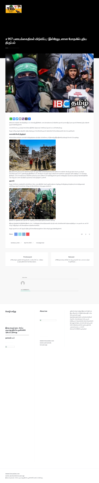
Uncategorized (40, 242)
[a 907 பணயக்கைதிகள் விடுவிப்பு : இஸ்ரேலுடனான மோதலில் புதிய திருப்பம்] (49, 83)
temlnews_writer (15, 242)
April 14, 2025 (28, 242)
